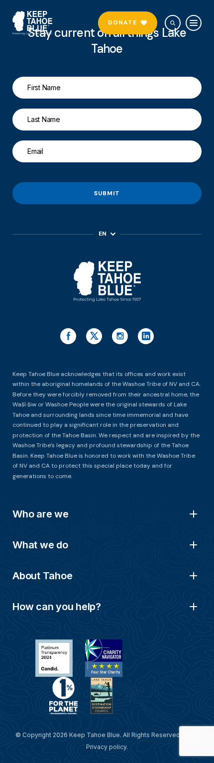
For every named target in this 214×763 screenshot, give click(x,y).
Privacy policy (106, 747)
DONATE (122, 22)
